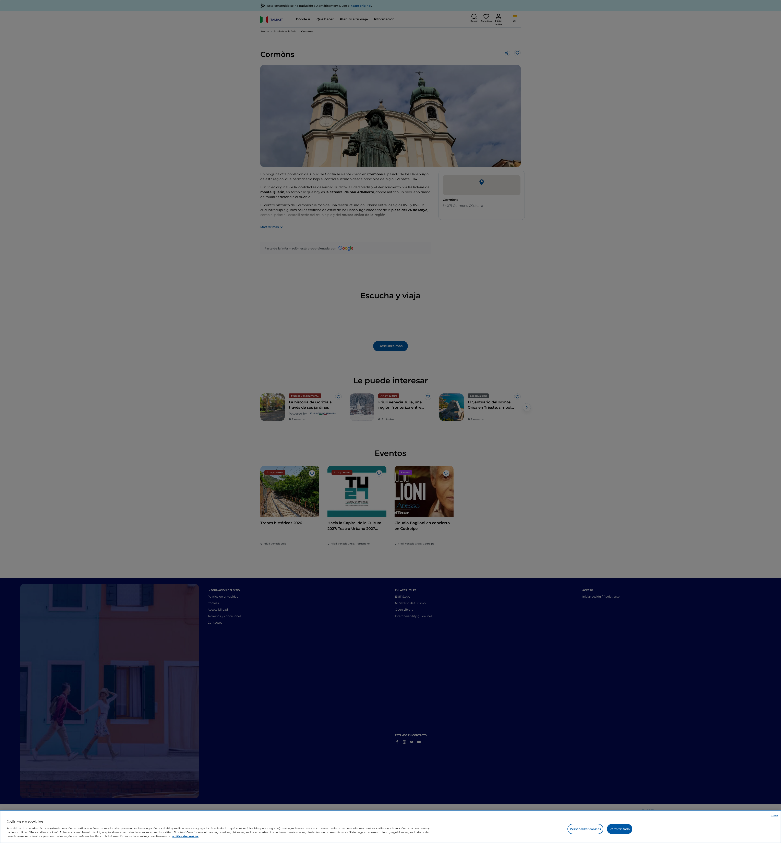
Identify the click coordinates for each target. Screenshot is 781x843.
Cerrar (774, 815)
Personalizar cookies (585, 829)
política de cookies (185, 836)
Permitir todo (620, 829)
